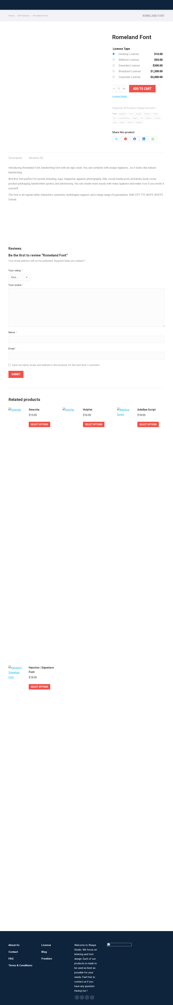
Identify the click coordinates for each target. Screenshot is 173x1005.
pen (115, 122)
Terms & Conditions (20, 965)
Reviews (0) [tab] (36, 158)
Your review (15, 285)
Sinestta (34, 409)
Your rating (15, 270)
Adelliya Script (146, 409)
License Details (119, 96)
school (130, 122)
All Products (130, 108)
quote (122, 122)
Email (12, 348)
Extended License (129, 65)
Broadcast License (130, 71)
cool (131, 114)
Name (12, 332)
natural (157, 118)
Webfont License (129, 59)
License (46, 945)
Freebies (46, 958)
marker (148, 118)
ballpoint (122, 114)
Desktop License (129, 54)
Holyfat (87, 409)
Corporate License (129, 77)
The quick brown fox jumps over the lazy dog (81, 223)
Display (140, 108)
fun (114, 118)
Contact (13, 951)
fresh (156, 114)
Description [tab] (15, 158)
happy (135, 118)
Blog (44, 951)
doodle (138, 114)
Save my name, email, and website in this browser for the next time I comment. (56, 365)
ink (141, 118)
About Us (13, 945)
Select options (39, 424)
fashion (147, 114)
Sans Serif (150, 108)
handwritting (124, 118)
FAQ (11, 958)
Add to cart (142, 89)
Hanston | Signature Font (41, 670)
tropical (139, 122)
